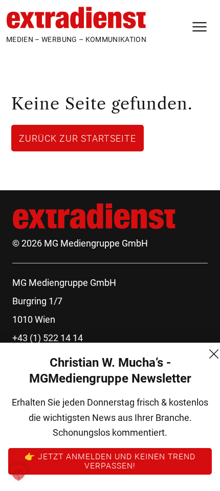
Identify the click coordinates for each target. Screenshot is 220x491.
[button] (18, 472)
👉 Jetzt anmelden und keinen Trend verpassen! (110, 461)
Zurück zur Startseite (77, 138)
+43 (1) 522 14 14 (47, 337)
